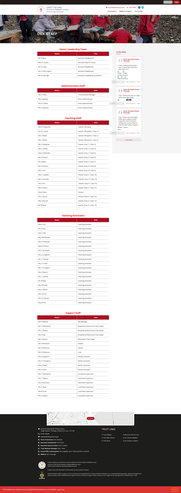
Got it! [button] (175, 489)
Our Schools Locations (131, 441)
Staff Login (168, 2)
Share (138, 82)
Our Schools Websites (131, 438)
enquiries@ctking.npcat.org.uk (116, 7)
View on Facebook (131, 82)
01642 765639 (132, 7)
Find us (91, 418)
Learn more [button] (61, 489)
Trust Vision (106, 441)
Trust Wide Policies (109, 438)
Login (176, 2)
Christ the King (57, 8)
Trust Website (107, 435)
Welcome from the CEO (131, 435)
